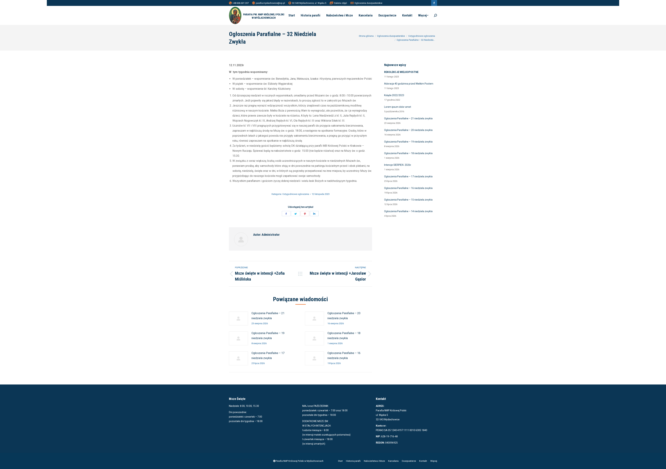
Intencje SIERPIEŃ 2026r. (397, 164)
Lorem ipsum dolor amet (397, 106)
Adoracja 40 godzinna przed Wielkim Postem (408, 83)
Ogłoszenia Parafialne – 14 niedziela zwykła (408, 211)
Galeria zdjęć (340, 3)
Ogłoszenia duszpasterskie (368, 3)
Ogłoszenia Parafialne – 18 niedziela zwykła (343, 335)
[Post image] (238, 318)
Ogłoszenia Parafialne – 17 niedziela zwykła (267, 355)
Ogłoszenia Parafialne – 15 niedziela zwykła (408, 199)
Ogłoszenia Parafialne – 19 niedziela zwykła (267, 335)
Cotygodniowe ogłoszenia (295, 194)
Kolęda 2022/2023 (394, 95)
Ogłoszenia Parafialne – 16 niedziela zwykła (343, 355)
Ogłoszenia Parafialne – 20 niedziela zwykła (343, 316)
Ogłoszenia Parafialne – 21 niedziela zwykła (267, 316)
